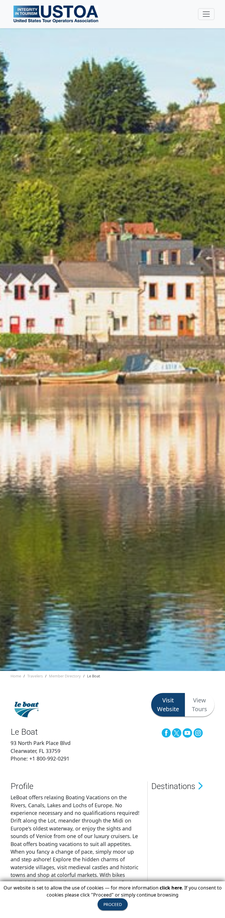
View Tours (199, 704)
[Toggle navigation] (206, 14)
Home (16, 676)
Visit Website (168, 704)
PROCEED (112, 904)
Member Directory (65, 676)
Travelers (35, 676)
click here (171, 888)
